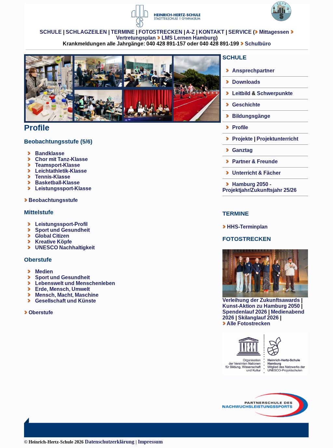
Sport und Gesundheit (62, 230)
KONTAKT (211, 32)
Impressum (150, 441)
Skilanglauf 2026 (258, 317)
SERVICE (240, 32)
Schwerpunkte (275, 93)
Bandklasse (49, 153)
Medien (44, 271)
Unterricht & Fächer (256, 173)
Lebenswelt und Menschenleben (75, 283)
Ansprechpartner (253, 70)
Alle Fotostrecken (248, 323)
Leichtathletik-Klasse (61, 171)
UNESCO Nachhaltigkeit (65, 247)
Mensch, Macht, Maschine (67, 295)
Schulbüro (258, 43)
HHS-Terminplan (247, 227)
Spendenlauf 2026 (244, 312)
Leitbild (241, 93)
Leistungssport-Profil (61, 224)
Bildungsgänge (251, 116)
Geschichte (246, 104)
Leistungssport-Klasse (63, 188)
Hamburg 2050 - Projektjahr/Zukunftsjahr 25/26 (259, 187)
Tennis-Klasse (52, 177)
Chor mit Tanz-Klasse (61, 159)
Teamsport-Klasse (57, 165)
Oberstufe (41, 312)
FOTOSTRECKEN (160, 32)
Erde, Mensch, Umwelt (62, 289)
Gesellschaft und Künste (65, 301)
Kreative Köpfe (53, 241)
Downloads (246, 82)
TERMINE (123, 32)
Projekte (242, 139)
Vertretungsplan (136, 38)
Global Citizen (52, 236)
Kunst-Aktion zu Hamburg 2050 (261, 306)
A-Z (190, 32)
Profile (240, 127)
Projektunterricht (277, 139)
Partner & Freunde (255, 161)
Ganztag (242, 150)
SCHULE (51, 32)
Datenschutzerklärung (109, 441)
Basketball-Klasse (57, 182)
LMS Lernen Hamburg (189, 38)
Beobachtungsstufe (53, 200)
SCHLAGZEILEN (86, 32)
